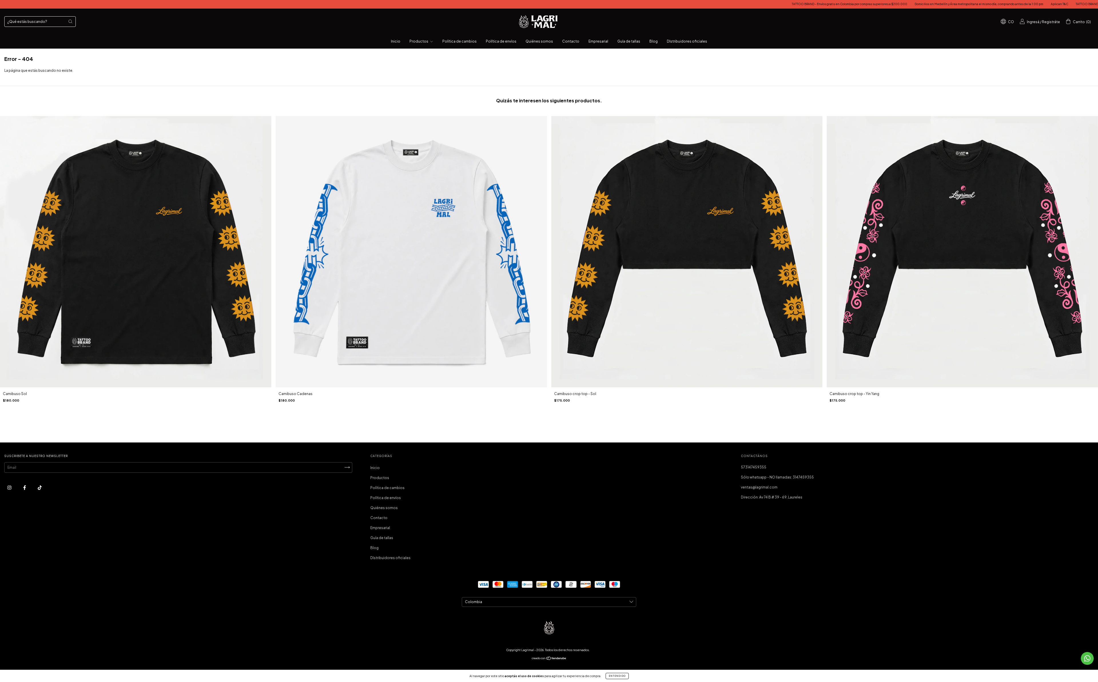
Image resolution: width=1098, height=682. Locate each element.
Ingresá (1033, 22)
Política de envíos (501, 41)
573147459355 (753, 467)
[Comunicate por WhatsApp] (1087, 658)
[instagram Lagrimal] (9, 487)
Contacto (570, 41)
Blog (653, 41)
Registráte (1051, 22)
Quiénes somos (539, 41)
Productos (419, 41)
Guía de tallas (628, 41)
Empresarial (598, 41)
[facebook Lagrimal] (24, 487)
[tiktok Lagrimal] (40, 487)
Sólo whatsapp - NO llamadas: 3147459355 (777, 477)
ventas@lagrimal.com (759, 487)
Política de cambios (459, 41)
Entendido (617, 676)
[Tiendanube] (549, 659)
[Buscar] (70, 21)
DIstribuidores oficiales (687, 41)
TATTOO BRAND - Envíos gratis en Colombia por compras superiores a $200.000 (769, 4)
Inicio (395, 41)
